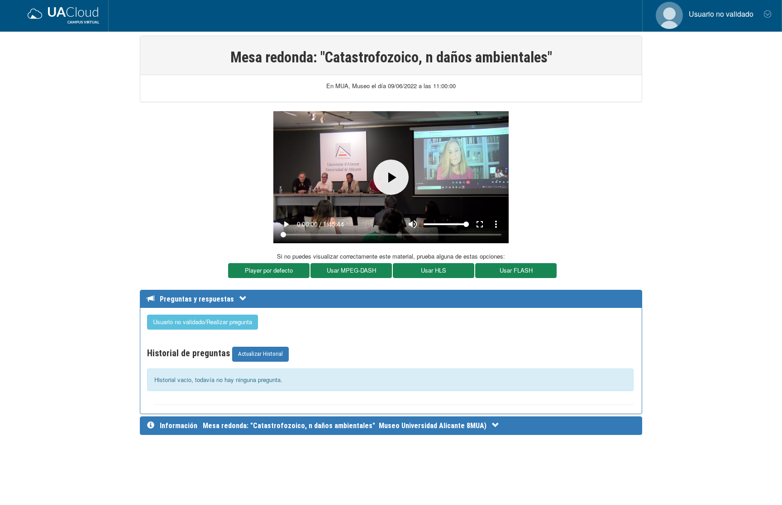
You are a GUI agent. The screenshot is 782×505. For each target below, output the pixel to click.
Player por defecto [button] (269, 270)
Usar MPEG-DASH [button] (351, 270)
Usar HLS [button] (433, 270)
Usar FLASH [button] (516, 270)
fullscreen (479, 224)
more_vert (496, 224)
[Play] (391, 177)
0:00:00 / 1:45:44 (320, 224)
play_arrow (286, 224)
